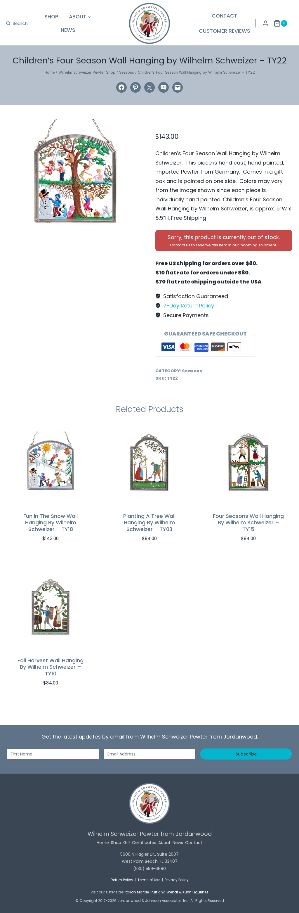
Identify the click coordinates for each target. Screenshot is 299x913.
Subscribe (246, 754)
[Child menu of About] (80, 16)
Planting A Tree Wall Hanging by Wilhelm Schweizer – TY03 (149, 522)
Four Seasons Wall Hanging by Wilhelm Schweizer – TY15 (248, 522)
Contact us (180, 245)
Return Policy (122, 879)
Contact (224, 15)
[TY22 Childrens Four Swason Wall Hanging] (75, 172)
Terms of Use (149, 879)
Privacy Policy (177, 879)
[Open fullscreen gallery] (137, 220)
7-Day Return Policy (188, 305)
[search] (16, 23)
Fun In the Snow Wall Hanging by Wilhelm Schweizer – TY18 (50, 522)
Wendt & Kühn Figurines (187, 892)
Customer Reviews (224, 30)
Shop (51, 16)
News (68, 30)
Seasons (192, 371)
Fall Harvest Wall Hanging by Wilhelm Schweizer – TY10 (51, 667)
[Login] (265, 23)
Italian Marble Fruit (141, 892)
